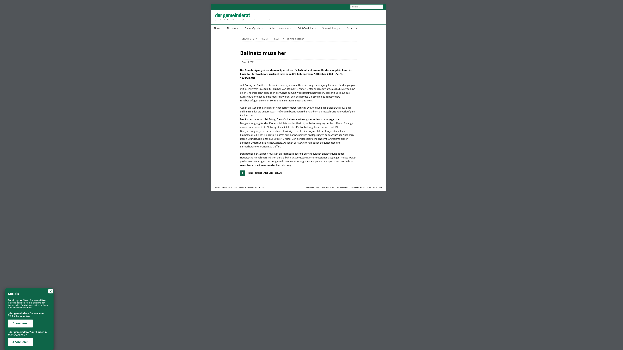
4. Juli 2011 (249, 62)
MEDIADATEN (328, 187)
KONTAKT (377, 187)
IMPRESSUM (342, 187)
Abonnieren (20, 323)
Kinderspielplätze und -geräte (265, 173)
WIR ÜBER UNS (312, 187)
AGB (369, 187)
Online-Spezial (253, 28)
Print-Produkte (306, 28)
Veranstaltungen (332, 28)
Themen (231, 28)
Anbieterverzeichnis (280, 28)
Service (351, 28)
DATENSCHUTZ (358, 187)
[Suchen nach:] (366, 6)
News (217, 28)
